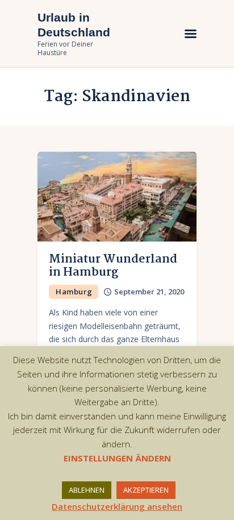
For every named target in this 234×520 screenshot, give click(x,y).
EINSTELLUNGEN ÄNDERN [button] (117, 458)
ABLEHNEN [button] (87, 490)
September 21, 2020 (149, 291)
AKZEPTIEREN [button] (146, 490)
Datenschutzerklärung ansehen (117, 506)
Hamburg (74, 291)
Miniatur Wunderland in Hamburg (113, 265)
